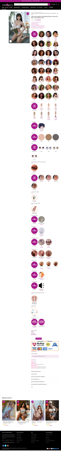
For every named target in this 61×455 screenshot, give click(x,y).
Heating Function (34, 270)
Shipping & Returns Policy (35, 440)
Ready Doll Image (33, 437)
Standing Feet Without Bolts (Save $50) (37, 292)
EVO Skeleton (33, 226)
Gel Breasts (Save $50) (35, 191)
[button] (15, 402)
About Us (47, 437)
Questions (47, 442)
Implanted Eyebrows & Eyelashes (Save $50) (38, 161)
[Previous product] (56, 13)
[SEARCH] (49, 4)
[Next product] (58, 13)
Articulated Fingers (34, 215)
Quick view (15, 404)
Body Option (33, 102)
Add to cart (38, 338)
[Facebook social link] (3, 446)
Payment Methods (34, 435)
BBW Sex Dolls (19, 437)
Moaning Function (34, 281)
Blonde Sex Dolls (19, 440)
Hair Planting (33, 121)
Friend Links (33, 442)
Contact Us (47, 435)
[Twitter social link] (5, 446)
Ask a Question (33, 351)
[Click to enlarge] (10, 41)
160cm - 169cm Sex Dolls (38, 12)
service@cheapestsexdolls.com (9, 442)
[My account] (58, 4)
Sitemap (18, 442)
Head (32, 30)
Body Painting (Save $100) (35, 203)
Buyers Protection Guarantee (50, 440)
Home (32, 12)
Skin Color (33, 133)
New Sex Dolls (19, 435)
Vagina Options (33, 249)
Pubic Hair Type (34, 260)
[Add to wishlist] (15, 406)
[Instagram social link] (8, 446)
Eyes (32, 143)
